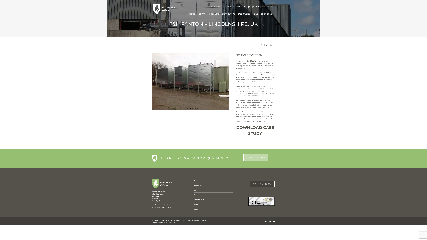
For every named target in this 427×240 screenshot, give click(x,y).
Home (196, 181)
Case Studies (199, 200)
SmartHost (163, 222)
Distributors (199, 195)
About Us (197, 185)
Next (271, 45)
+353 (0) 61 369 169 (161, 205)
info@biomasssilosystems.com (225, 7)
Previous (264, 45)
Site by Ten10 (172, 222)
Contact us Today (262, 184)
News (196, 204)
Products (197, 190)
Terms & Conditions (186, 220)
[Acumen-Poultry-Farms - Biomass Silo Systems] (190, 81)
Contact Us (198, 209)
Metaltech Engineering (201, 220)
